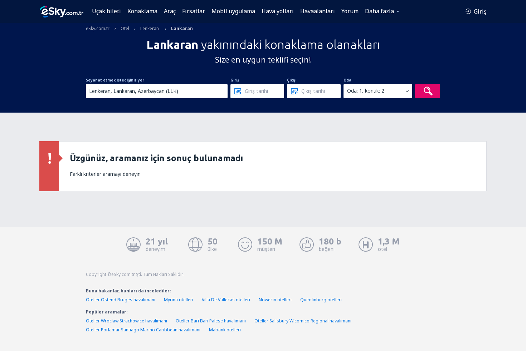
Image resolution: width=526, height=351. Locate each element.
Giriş (234, 80)
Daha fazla (379, 11)
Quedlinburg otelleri (321, 300)
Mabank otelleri (225, 330)
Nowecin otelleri (275, 300)
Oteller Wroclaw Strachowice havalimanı (126, 321)
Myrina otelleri (178, 300)
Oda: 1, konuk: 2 (365, 90)
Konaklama (142, 11)
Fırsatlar (193, 11)
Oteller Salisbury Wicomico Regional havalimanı (302, 321)
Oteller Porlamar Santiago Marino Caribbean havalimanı (143, 330)
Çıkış (291, 80)
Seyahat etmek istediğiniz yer (115, 80)
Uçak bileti (106, 11)
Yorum (350, 11)
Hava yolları (278, 11)
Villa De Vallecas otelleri (226, 300)
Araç (170, 11)
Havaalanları (317, 11)
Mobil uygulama (233, 11)
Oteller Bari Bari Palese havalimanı (211, 321)
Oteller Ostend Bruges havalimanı (120, 300)
